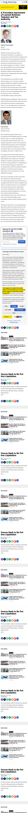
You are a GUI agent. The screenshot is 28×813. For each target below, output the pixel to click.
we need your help (10, 285)
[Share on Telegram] (7, 26)
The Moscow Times (6, 379)
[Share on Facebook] (2, 26)
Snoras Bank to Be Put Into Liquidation (12, 375)
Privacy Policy (14, 244)
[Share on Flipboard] (15, 26)
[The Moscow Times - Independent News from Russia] (9, 2)
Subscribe (21, 241)
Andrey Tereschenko (7, 22)
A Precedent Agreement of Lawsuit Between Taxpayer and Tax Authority (13, 15)
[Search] (24, 2)
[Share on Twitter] (4, 26)
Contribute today (23, 7)
